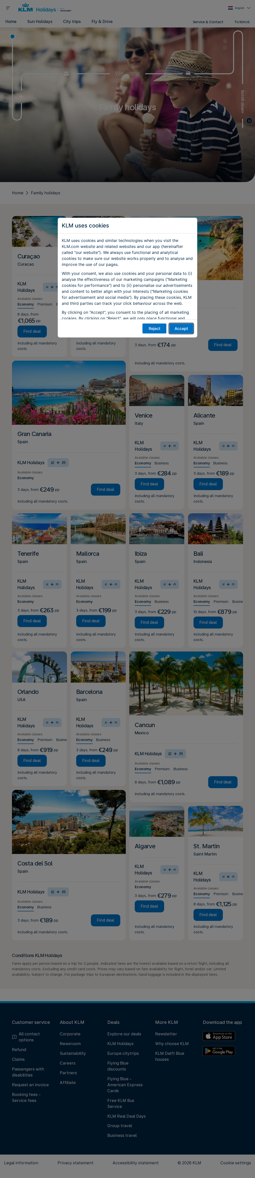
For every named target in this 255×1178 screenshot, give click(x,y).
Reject (154, 328)
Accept (181, 328)
